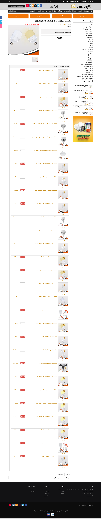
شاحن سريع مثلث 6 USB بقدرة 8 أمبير (81, 91)
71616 (63, 401)
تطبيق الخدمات (40, 11)
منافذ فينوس (67, 11)
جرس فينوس (88, 70)
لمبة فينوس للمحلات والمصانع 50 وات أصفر (46, 403)
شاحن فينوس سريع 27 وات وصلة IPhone (81, 112)
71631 (63, 414)
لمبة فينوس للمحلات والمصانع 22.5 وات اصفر (46, 190)
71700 (63, 361)
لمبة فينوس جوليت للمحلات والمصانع (48, 363)
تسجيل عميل (47, 493)
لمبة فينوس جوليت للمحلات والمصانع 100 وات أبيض (44, 137)
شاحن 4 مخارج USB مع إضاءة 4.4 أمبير (81, 85)
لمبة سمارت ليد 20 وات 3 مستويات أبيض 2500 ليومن (44, 310)
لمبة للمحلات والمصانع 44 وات (49, 336)
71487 (63, 201)
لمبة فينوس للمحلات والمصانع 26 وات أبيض (46, 70)
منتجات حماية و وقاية (86, 64)
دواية (90, 48)
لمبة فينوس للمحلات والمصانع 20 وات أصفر (46, 270)
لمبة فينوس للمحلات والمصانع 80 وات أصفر (46, 430)
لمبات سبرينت (88, 31)
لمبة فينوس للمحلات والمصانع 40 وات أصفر (46, 376)
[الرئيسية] (91, 11)
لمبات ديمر (89, 27)
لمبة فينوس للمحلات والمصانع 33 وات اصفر (46, 97)
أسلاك (90, 25)
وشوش (90, 41)
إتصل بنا (54, 11)
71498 (63, 214)
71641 (63, 427)
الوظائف (60, 11)
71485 (63, 334)
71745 (63, 148)
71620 (63, 94)
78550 (63, 161)
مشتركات (89, 60)
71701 (63, 440)
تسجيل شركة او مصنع (45, 497)
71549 (63, 267)
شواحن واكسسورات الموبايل (84, 77)
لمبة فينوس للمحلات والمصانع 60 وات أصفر (46, 416)
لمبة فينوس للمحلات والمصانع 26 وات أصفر (46, 203)
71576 (63, 188)
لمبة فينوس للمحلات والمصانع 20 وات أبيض (46, 283)
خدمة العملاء (12, 11)
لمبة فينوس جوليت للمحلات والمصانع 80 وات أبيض (45, 123)
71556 (63, 387)
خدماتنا (74, 11)
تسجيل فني (47, 491)
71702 (63, 134)
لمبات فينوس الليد (87, 29)
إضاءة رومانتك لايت (87, 74)
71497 (63, 81)
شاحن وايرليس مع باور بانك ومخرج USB (81, 102)
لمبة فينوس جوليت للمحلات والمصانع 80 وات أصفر (45, 230)
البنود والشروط (32, 490)
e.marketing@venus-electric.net (77, 1)
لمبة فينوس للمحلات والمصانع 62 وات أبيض (46, 110)
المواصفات (60, 474)
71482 (63, 294)
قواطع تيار (89, 37)
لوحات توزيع (89, 33)
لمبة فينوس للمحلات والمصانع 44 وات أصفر (46, 177)
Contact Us (89, 496)
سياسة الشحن (32, 491)
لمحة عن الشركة (61, 490)
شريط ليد (89, 58)
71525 (63, 307)
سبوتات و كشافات (87, 50)
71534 (63, 467)
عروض (9, 1)
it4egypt (90, 505)
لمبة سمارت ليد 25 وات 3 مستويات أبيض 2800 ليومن (44, 443)
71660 (63, 121)
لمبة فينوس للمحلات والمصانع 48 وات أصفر (46, 390)
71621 (63, 254)
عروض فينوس (88, 66)
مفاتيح (90, 39)
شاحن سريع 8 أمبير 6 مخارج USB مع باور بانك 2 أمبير (81, 96)
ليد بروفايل (89, 72)
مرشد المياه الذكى (87, 68)
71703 (63, 241)
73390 (63, 454)
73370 (63, 321)
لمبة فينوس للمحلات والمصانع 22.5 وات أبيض (46, 163)
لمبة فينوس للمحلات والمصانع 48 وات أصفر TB (45, 243)
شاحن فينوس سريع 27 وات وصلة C (81, 107)
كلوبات (90, 52)
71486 (63, 174)
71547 (63, 108)
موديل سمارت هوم (87, 79)
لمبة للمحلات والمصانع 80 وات (49, 350)
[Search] (9, 6)
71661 (63, 227)
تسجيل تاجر (47, 490)
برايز (91, 43)
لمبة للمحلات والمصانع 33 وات (49, 456)
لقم (91, 45)
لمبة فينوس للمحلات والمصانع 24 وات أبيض (46, 297)
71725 (63, 374)
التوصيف (68, 474)
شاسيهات (89, 54)
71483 (63, 281)
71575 (63, 347)
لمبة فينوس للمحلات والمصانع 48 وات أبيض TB (45, 84)
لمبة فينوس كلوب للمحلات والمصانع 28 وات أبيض (45, 150)
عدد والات (89, 56)
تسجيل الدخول (90, 1)
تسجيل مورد (47, 495)
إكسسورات (89, 62)
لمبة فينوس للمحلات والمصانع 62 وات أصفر (46, 217)
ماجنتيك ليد (89, 35)
